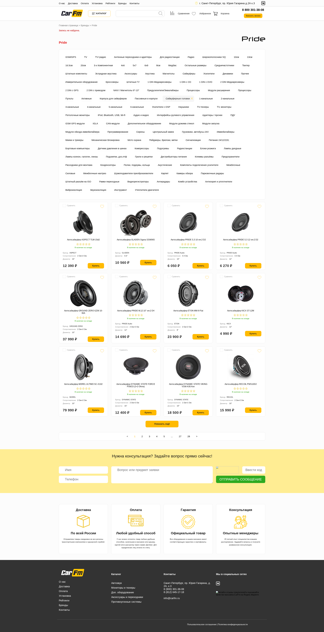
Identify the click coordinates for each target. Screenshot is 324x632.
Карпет (164, 173)
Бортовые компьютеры (77, 148)
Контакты (134, 3)
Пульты (69, 98)
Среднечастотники (224, 65)
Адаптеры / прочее (212, 115)
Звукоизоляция (98, 190)
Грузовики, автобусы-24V (195, 132)
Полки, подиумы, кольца (137, 165)
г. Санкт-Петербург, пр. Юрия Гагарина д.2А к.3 (227, 3)
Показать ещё (162, 424)
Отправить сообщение (240, 479)
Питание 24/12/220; (219, 140)
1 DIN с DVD (205, 82)
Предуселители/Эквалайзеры (163, 90)
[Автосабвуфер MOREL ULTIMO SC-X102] (83, 367)
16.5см (69, 65)
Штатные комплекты (76, 73)
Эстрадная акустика (105, 73)
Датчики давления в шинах (112, 148)
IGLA (95, 123)
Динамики (228, 73)
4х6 (123, 65)
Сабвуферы (189, 73)
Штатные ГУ (133, 82)
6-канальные (137, 107)
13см (249, 57)
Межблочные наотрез (94, 173)
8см (158, 65)
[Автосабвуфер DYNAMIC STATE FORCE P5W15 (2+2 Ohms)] (135, 367)
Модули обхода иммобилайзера (82, 132)
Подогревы (163, 148)
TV (85, 57)
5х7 (134, 65)
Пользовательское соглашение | (202, 624)
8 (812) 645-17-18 (174, 592)
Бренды (122, 3)
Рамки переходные (109, 181)
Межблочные (233, 165)
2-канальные (227, 98)
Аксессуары (131, 73)
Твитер (246, 65)
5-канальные (115, 107)
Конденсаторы (108, 165)
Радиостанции (184, 148)
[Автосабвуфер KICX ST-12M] (240, 293)
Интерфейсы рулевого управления (175, 115)
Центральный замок (163, 132)
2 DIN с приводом (96, 90)
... (172, 436)
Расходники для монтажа (78, 165)
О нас (62, 3)
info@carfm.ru (172, 598)
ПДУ (232, 115)
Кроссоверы (112, 82)
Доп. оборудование (122, 592)
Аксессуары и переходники (127, 597)
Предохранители (230, 156)
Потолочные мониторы (77, 115)
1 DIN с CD (185, 82)
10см (236, 57)
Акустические (165, 165)
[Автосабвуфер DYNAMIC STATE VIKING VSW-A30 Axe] (188, 367)
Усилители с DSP (161, 107)
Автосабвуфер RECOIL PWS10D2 (241, 384)
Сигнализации (193, 140)
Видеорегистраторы (138, 181)
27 (180, 436)
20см (83, 65)
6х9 (146, 65)
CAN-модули (113, 123)
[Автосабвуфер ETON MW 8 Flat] (188, 293)
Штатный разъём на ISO (78, 181)
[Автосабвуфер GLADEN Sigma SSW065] (135, 222)
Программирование (117, 132)
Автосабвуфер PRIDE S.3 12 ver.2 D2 (240, 240)
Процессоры (193, 90)
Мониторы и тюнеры (123, 587)
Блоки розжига (208, 148)
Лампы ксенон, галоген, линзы (81, 156)
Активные (86, 98)
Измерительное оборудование (81, 82)
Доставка (73, 3)
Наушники (183, 107)
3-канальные (72, 107)
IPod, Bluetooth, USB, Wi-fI (111, 115)
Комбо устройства (187, 181)
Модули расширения (219, 90)
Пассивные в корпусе (146, 98)
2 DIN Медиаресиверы (232, 82)
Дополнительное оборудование (144, 123)
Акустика (150, 73)
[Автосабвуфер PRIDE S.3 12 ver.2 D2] (240, 222)
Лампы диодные (232, 148)
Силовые (70, 173)
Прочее (245, 73)
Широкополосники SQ (214, 57)
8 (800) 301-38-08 (174, 589)
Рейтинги (110, 3)
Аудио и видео (141, 115)
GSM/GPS (70, 57)
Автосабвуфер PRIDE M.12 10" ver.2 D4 (135, 311)
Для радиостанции (170, 57)
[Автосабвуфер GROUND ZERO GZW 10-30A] (83, 293)
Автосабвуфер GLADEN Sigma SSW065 (136, 240)
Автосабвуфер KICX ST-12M (240, 311)
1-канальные (206, 98)
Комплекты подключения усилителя (199, 165)
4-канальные (94, 107)
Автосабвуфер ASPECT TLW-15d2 (83, 240)
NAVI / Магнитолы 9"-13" (126, 90)
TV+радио (100, 57)
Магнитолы (169, 73)
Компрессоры (142, 148)
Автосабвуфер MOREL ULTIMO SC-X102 (83, 384)
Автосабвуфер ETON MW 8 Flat (188, 311)
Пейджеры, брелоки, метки (163, 140)
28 (188, 436)
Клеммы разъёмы (204, 156)
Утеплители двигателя (147, 190)
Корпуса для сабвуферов (113, 98)
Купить (95, 266)
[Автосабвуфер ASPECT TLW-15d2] (83, 222)
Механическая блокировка (105, 140)
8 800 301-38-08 (253, 10)
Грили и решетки (144, 156)
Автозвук (116, 583)
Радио (191, 57)
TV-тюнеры (203, 107)
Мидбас (172, 65)
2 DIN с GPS (71, 90)
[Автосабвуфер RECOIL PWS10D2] (240, 367)
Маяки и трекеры (74, 140)
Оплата (85, 3)
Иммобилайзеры (225, 132)
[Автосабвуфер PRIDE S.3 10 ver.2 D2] (188, 222)
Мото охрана (134, 140)
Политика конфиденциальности (233, 624)
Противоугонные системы (126, 601)
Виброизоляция (73, 190)
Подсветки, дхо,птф (116, 156)
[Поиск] (160, 13)
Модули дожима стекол (181, 123)
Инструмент (120, 190)
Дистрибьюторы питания (174, 156)
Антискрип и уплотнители (218, 181)
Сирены (140, 132)
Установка (97, 3)
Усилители (209, 73)
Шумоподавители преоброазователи (133, 173)
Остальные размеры (195, 65)
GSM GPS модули (75, 123)
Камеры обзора (185, 173)
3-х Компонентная (103, 65)
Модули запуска (210, 123)
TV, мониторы (224, 107)
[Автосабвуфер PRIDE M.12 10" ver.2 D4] (135, 293)
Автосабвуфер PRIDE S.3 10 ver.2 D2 (188, 240)
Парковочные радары (212, 173)
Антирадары (163, 181)
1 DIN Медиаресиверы (159, 82)
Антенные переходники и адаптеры (133, 57)
